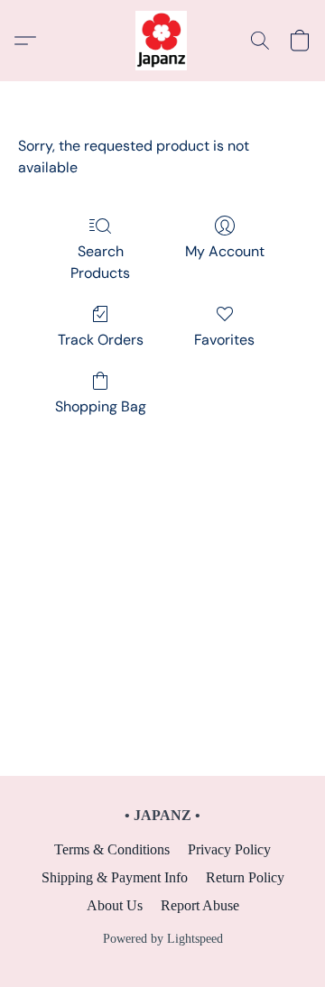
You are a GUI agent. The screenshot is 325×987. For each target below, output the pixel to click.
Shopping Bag (100, 406)
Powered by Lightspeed (163, 938)
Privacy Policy (229, 849)
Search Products (100, 262)
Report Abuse (200, 905)
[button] (162, 40)
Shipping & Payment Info (115, 877)
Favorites (224, 339)
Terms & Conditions (112, 849)
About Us (115, 905)
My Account (225, 251)
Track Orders (101, 339)
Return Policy (245, 877)
